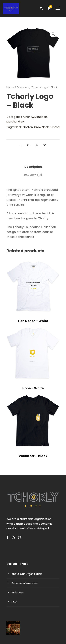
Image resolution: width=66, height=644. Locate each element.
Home (10, 87)
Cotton (28, 127)
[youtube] (13, 537)
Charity (28, 117)
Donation (23, 87)
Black (17, 127)
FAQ (14, 602)
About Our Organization (27, 574)
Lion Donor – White (33, 321)
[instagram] (19, 537)
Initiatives (18, 592)
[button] (53, 34)
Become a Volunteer (25, 583)
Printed (55, 127)
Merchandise (15, 121)
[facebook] (7, 537)
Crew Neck (41, 127)
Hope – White (33, 388)
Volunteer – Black (33, 456)
